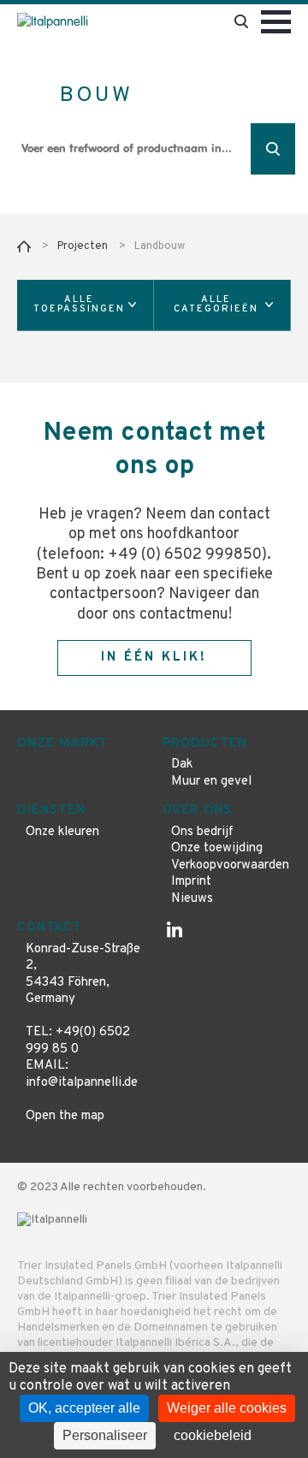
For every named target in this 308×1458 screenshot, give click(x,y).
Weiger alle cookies (227, 1408)
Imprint (191, 882)
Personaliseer (104, 1435)
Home (24, 246)
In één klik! (154, 657)
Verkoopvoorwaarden (230, 865)
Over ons (197, 811)
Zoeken (273, 149)
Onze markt (63, 744)
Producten (205, 744)
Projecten (82, 246)
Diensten (51, 811)
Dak (181, 764)
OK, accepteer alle (84, 1408)
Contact (49, 928)
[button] (85, 305)
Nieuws (192, 899)
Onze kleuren (62, 832)
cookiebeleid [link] (213, 1435)
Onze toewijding (217, 848)
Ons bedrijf (202, 832)
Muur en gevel (211, 781)
